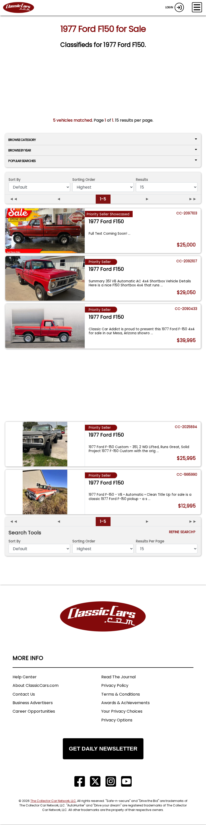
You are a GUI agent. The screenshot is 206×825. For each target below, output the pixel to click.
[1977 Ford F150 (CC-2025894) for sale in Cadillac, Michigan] (45, 444)
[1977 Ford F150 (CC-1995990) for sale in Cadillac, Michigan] (45, 492)
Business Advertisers (33, 703)
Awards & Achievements (125, 703)
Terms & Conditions (120, 694)
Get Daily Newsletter (103, 749)
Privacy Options (116, 720)
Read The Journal (118, 677)
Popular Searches (22, 161)
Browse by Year (19, 150)
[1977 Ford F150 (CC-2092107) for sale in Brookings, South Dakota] (45, 278)
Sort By (15, 179)
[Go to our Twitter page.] (95, 781)
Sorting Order (83, 179)
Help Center (25, 677)
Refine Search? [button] (183, 532)
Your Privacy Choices (121, 711)
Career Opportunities (34, 711)
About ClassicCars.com (36, 685)
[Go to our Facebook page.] (79, 781)
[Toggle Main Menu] (197, 7)
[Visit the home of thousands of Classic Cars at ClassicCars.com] (21, 7)
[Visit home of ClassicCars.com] (103, 624)
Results (142, 179)
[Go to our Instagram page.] (111, 781)
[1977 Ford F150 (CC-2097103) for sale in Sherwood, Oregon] (45, 230)
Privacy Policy (114, 685)
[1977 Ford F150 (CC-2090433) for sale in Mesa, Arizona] (45, 326)
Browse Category (22, 140)
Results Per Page (150, 541)
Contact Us (24, 694)
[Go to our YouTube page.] (126, 781)
